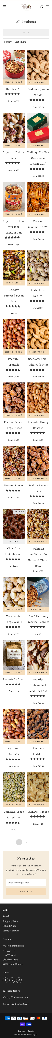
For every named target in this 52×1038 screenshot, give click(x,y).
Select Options (12, 82)
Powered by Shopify (26, 1031)
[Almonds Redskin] (38, 724)
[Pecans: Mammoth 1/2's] (38, 197)
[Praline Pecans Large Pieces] (14, 397)
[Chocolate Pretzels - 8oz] (14, 524)
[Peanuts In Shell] (14, 655)
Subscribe (25, 891)
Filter (26, 32)
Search (6, 916)
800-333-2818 (9, 950)
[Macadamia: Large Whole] (14, 592)
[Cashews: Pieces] (38, 787)
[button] (12, 94)
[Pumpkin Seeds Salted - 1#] (14, 787)
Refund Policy (9, 926)
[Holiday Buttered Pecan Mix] (14, 265)
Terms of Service (11, 930)
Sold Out (13, 541)
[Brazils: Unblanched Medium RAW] (38, 655)
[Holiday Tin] (14, 64)
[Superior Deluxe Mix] (14, 128)
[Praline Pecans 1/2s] (38, 461)
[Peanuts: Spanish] (14, 334)
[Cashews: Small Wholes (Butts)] (38, 334)
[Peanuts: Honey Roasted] (38, 397)
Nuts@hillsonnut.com (13, 945)
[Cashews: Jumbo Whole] (38, 65)
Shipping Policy (10, 921)
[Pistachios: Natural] (38, 265)
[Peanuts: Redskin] (14, 724)
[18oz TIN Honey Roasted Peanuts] (38, 592)
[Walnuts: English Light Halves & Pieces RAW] (38, 524)
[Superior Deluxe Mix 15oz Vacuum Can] (14, 197)
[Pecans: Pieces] (14, 461)
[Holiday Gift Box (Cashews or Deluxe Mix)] (38, 128)
